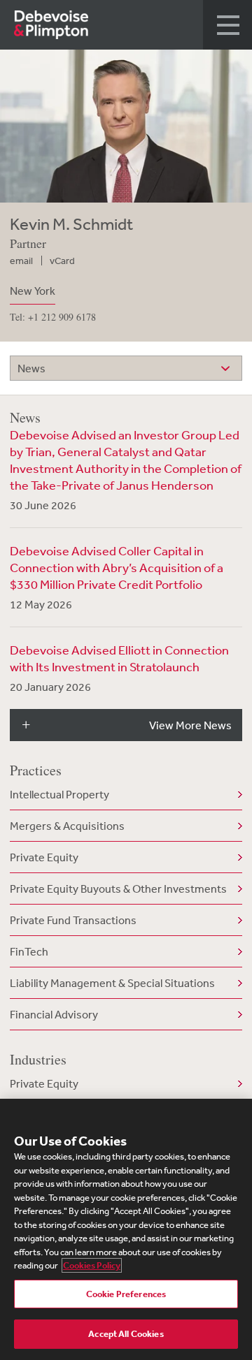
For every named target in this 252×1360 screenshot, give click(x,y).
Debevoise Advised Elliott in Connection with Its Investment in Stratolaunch (119, 658)
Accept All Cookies (125, 1334)
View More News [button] (190, 725)
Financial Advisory (54, 1014)
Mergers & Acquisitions (67, 826)
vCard (62, 260)
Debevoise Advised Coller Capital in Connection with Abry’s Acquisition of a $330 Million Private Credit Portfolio (116, 567)
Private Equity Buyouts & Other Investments (118, 888)
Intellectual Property (59, 794)
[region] (126, 1229)
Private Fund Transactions (73, 920)
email (21, 260)
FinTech (29, 951)
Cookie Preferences (126, 1294)
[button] (227, 25)
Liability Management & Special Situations (112, 983)
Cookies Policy (91, 1265)
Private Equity (44, 857)
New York (32, 291)
